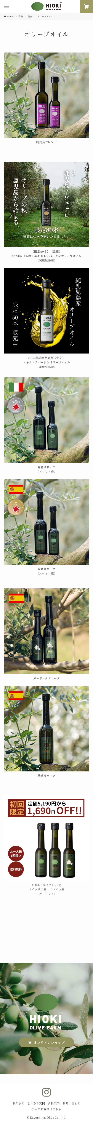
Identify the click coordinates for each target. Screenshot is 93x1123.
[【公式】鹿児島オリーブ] (46, 6)
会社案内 (54, 1103)
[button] (6, 6)
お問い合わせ (71, 1103)
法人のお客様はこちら (46, 1109)
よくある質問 (36, 1103)
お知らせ (18, 1103)
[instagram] (46, 1092)
